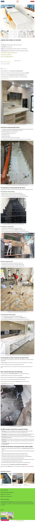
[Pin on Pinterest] (7, 64)
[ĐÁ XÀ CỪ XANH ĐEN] (6, 478)
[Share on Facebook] (3, 64)
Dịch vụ (3, 317)
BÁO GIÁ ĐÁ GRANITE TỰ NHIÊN (16, 485)
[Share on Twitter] (4, 64)
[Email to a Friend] (6, 64)
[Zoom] (2, 29)
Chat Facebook (4, 518)
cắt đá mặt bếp (17, 317)
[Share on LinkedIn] (9, 64)
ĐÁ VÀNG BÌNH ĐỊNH (27, 485)
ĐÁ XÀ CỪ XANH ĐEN (4, 485)
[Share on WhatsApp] (1, 64)
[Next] (32, 17)
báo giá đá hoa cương (10, 383)
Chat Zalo (3, 516)
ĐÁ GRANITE (7, 38)
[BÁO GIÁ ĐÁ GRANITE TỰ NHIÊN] (17, 478)
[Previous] (2, 17)
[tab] (2, 69)
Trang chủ (2, 38)
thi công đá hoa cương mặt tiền (9, 229)
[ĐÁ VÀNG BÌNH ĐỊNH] (29, 478)
